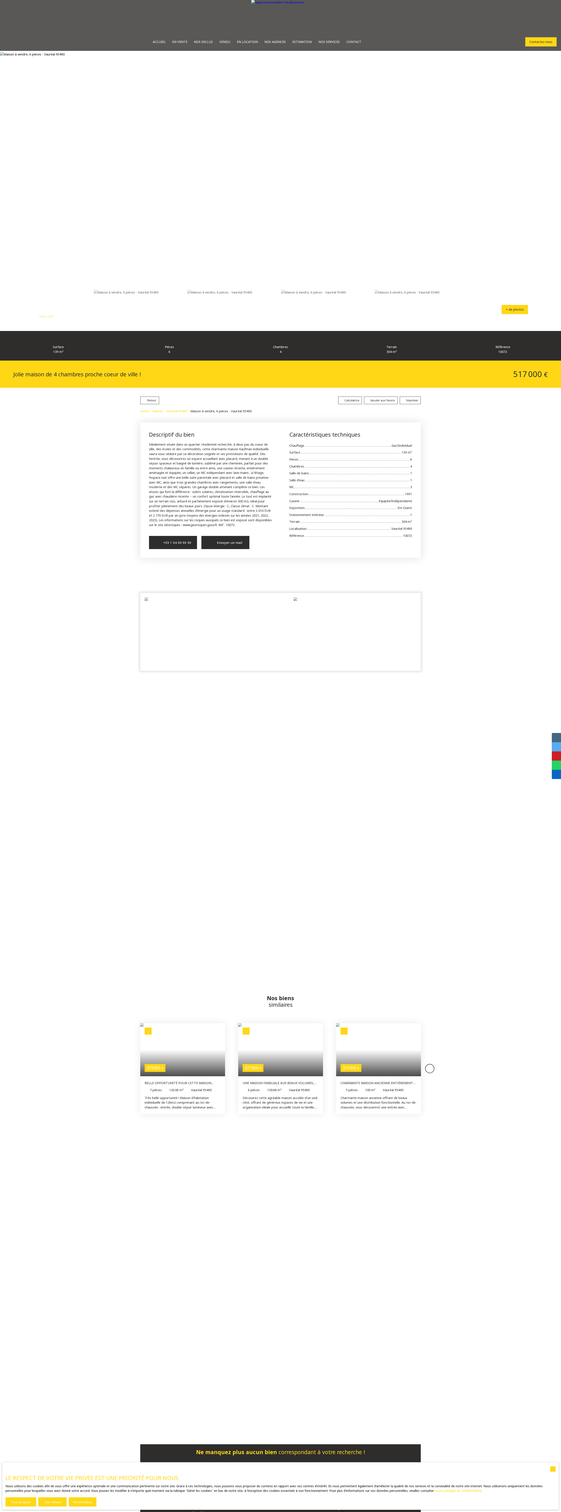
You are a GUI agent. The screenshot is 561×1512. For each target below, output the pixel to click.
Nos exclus (203, 42)
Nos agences (275, 42)
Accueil (159, 42)
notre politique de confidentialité (458, 1491)
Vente (144, 411)
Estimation (302, 42)
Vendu (224, 42)
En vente (179, 42)
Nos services (329, 42)
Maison (157, 411)
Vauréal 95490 (176, 411)
